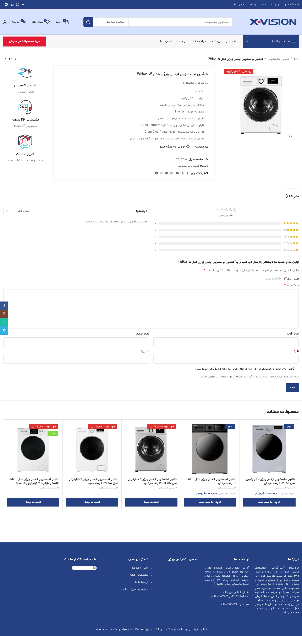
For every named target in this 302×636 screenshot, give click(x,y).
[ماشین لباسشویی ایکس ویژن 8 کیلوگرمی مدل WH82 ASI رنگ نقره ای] (151, 449)
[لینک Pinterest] (172, 173)
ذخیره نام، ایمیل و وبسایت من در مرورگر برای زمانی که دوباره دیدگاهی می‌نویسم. (244, 369)
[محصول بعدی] (5, 59)
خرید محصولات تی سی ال (24, 41)
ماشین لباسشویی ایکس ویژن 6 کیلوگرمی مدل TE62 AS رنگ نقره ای (271, 481)
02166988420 (239, 596)
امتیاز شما (292, 278)
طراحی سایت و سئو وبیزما (111, 629)
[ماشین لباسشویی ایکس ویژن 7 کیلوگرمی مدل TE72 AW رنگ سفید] (92, 449)
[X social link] (182, 173)
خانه (296, 59)
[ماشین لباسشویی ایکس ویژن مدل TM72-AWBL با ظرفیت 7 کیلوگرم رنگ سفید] (33, 449)
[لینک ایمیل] (177, 173)
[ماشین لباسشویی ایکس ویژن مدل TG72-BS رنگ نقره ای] (210, 449)
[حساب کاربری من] (5, 22)
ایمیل (145, 351)
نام (296, 351)
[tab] (292, 194)
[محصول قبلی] (15, 59)
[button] (269, 502)
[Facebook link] (23, 4)
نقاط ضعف (142, 334)
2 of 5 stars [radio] (276, 278)
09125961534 (229, 605)
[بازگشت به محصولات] (10, 59)
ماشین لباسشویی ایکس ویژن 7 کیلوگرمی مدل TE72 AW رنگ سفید (93, 481)
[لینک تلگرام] (6, 4)
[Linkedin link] (166, 173)
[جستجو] (88, 22)
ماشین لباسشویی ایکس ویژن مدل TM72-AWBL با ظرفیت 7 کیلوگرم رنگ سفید (33, 481)
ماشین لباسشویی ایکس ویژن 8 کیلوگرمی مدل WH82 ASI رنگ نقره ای (152, 481)
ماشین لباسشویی (278, 59)
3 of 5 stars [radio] (273, 278)
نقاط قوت (293, 334)
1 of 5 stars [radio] (279, 278)
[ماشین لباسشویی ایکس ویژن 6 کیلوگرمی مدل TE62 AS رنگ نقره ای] (269, 449)
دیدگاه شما (291, 285)
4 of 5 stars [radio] (270, 278)
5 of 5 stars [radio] (267, 278)
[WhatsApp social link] (12, 4)
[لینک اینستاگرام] (18, 4)
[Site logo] (273, 22)
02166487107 (219, 596)
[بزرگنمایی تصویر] (290, 135)
